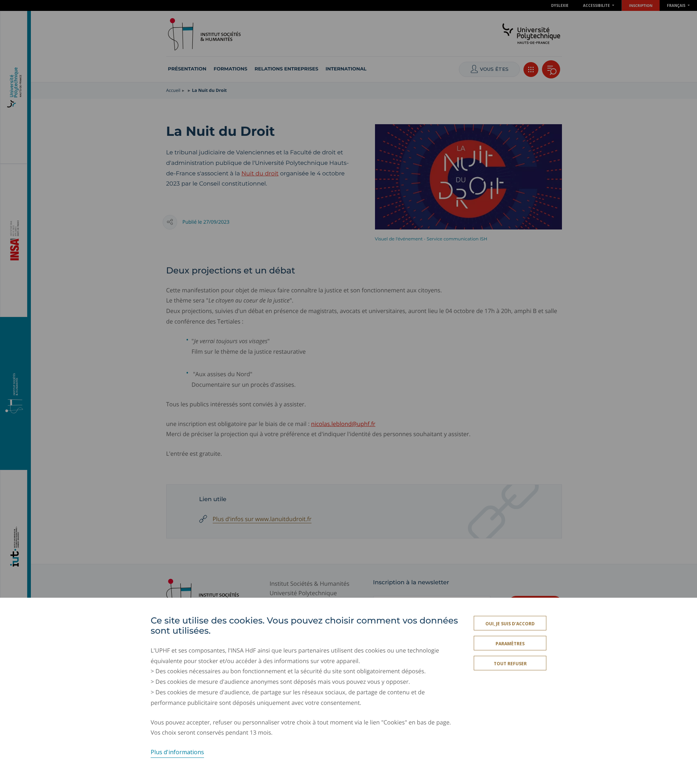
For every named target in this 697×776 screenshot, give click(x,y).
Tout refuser (510, 664)
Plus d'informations (177, 752)
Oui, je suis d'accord (510, 624)
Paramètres (510, 644)
